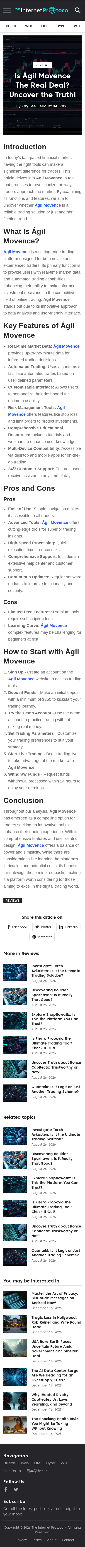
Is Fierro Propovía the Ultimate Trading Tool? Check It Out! (52, 1043)
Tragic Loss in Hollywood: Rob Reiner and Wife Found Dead (56, 1322)
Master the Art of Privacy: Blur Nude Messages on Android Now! (55, 1298)
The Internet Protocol (48, 1527)
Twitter (46, 927)
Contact (68, 1540)
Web (28, 26)
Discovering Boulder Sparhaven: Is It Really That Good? (52, 995)
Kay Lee (26, 106)
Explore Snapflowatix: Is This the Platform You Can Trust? (55, 1019)
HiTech (10, 26)
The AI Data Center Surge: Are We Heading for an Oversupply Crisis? (56, 1375)
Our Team (12, 1470)
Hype (61, 26)
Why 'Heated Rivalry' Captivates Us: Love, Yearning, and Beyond (52, 1399)
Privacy (21, 1540)
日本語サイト (37, 1470)
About (51, 1540)
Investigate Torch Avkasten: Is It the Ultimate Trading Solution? (56, 971)
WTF (77, 26)
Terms (37, 1540)
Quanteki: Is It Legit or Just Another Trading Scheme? (56, 1089)
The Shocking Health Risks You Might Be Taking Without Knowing (55, 1423)
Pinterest (45, 937)
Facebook (19, 927)
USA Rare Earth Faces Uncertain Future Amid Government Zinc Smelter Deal (55, 1348)
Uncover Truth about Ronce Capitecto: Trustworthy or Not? (56, 1067)
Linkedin (71, 927)
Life (44, 26)
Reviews (42, 65)
